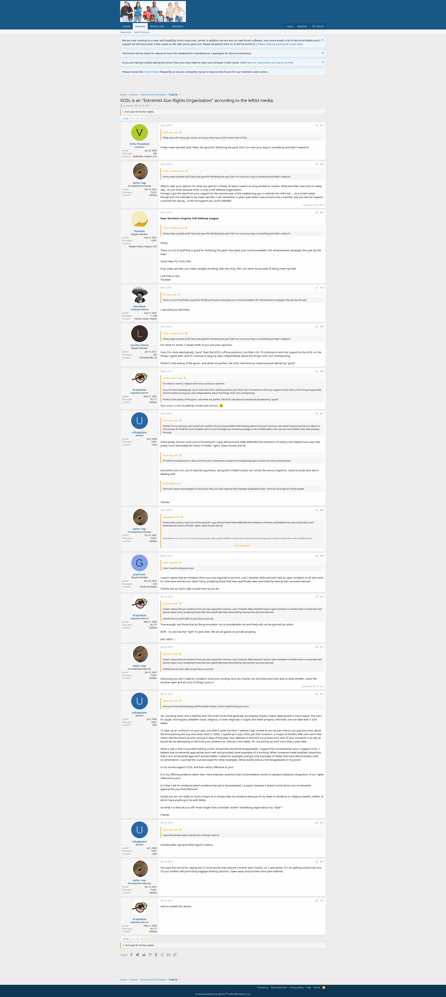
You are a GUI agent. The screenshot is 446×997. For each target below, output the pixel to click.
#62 (322, 164)
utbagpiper (139, 432)
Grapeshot (139, 389)
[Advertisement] (183, 85)
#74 (322, 861)
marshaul (139, 306)
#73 (322, 822)
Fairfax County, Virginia (145, 318)
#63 (322, 212)
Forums (140, 26)
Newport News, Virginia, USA (143, 246)
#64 (322, 287)
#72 (322, 694)
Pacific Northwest (148, 586)
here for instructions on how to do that (270, 62)
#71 (322, 647)
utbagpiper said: (171, 517)
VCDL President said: (173, 171)
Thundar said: (170, 294)
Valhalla (153, 195)
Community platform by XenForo (223, 994)
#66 (322, 371)
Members (177, 26)
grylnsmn (139, 574)
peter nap (139, 182)
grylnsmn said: (170, 603)
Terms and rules (279, 987)
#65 (322, 326)
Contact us (262, 987)
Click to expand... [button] (242, 545)
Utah (154, 444)
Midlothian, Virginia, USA (145, 156)
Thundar (139, 231)
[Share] (316, 126)
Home (126, 26)
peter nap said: (170, 132)
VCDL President (139, 144)
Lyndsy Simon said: (173, 378)
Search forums (141, 32)
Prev (126, 118)
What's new (157, 26)
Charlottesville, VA (148, 357)
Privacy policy (297, 987)
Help (308, 987)
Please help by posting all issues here (280, 44)
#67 (322, 413)
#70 (322, 596)
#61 (322, 125)
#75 (322, 900)
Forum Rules (151, 71)
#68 (322, 510)
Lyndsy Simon (139, 345)
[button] (166, 26)
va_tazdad (128, 105)
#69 (322, 555)
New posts (125, 32)
